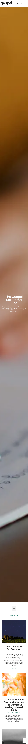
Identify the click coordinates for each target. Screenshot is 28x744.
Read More (14, 669)
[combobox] (19, 3)
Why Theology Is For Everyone (14, 648)
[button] (14, 608)
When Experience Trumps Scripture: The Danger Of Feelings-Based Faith (14, 704)
